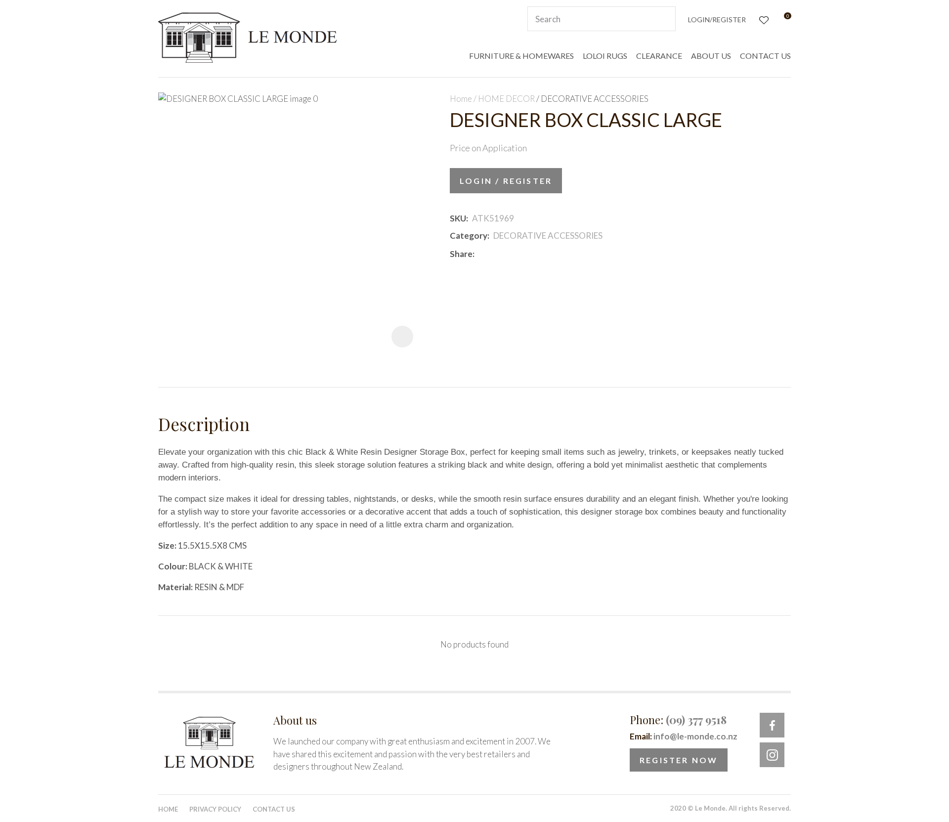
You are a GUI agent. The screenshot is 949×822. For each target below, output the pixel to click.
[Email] (508, 254)
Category (468, 235)
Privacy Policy (215, 809)
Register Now (679, 760)
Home (461, 98)
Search (664, 18)
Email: (683, 736)
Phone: (678, 719)
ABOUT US (711, 55)
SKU (458, 218)
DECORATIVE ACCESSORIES (594, 98)
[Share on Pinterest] (522, 254)
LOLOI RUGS (605, 55)
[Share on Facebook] (480, 254)
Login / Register (506, 180)
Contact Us (274, 809)
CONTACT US (765, 55)
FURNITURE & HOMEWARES (521, 55)
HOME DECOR (506, 98)
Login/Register (717, 19)
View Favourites (763, 19)
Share (461, 254)
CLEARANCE (659, 55)
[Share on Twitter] (493, 254)
